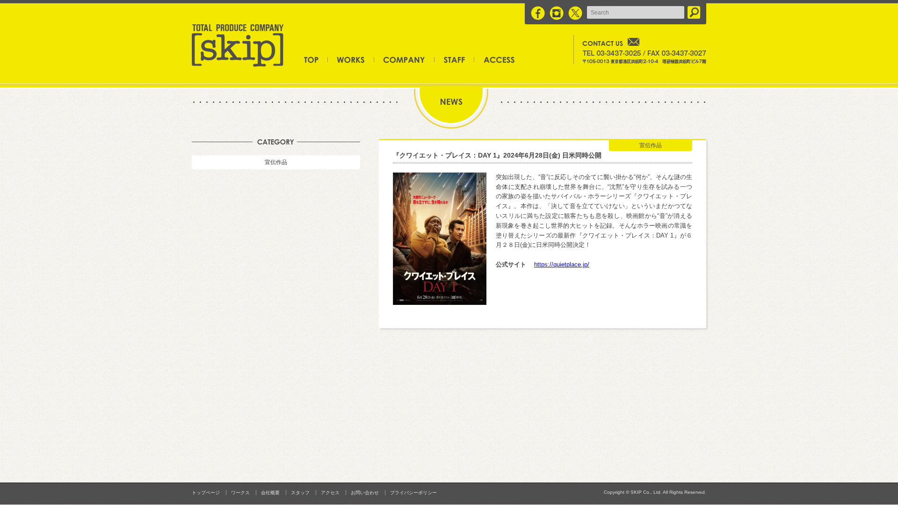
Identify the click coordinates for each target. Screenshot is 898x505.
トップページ (316, 59)
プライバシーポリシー (413, 492)
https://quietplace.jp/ (561, 264)
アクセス (494, 59)
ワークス (351, 59)
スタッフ (454, 59)
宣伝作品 (276, 162)
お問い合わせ (365, 492)
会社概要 (404, 59)
